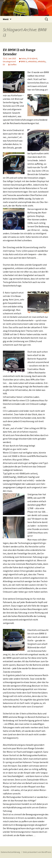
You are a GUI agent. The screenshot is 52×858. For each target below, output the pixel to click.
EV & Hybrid (32, 58)
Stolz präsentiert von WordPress (37, 852)
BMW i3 (24, 61)
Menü (6, 19)
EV (4, 64)
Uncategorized (9, 61)
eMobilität (32, 61)
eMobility (42, 61)
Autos (23, 58)
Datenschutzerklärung (10, 852)
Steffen (13, 64)
